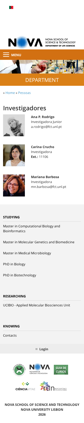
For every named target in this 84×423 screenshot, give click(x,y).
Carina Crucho (42, 147)
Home (10, 92)
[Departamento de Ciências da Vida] (42, 42)
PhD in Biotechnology (19, 275)
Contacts (10, 335)
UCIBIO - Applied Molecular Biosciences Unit (36, 305)
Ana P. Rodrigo (42, 117)
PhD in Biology (14, 264)
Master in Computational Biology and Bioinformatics (31, 228)
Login (43, 349)
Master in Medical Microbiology (27, 253)
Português (11, 7)
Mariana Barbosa (45, 177)
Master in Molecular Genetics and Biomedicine (38, 242)
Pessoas (24, 92)
